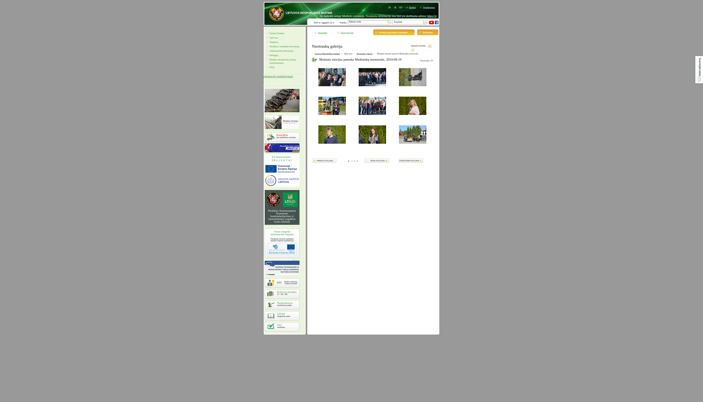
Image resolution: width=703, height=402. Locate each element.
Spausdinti (322, 32)
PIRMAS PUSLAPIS (325, 161)
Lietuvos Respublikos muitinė (327, 54)
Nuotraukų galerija (365, 54)
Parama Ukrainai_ (277, 33)
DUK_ (272, 67)
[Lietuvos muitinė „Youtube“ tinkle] (431, 23)
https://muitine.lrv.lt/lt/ (425, 16)
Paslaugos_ (274, 55)
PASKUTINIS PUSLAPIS (409, 161)
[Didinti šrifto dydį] (430, 46)
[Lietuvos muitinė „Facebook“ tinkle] (436, 23)
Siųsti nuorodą (347, 32)
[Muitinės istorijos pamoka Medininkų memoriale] (332, 87)
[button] (699, 69)
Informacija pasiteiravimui (278, 76)
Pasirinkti (398, 22)
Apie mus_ (274, 37)
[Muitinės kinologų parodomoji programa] (412, 87)
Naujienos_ (274, 42)
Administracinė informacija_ (281, 51)
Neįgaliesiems (429, 7)
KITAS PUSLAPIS (378, 161)
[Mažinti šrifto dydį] (412, 49)
